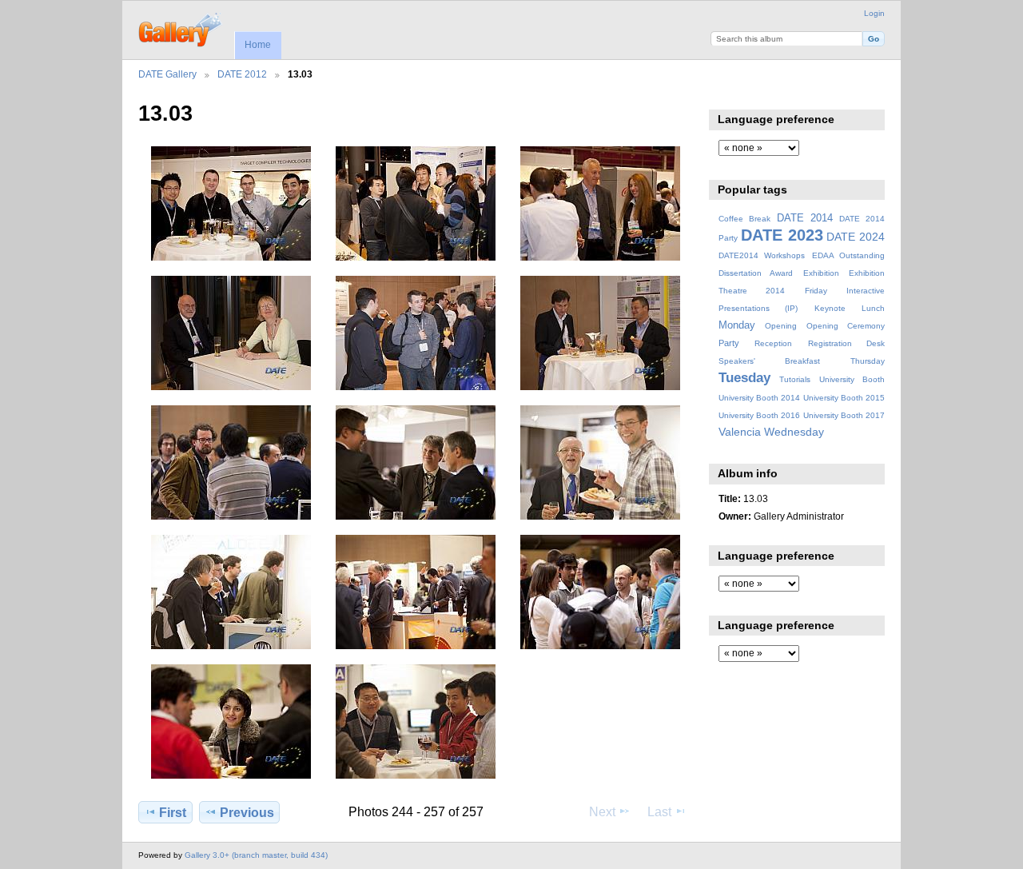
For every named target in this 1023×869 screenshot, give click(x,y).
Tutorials (794, 379)
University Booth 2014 (759, 397)
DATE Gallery (167, 74)
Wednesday (794, 431)
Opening (781, 325)
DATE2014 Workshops (761, 255)
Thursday (867, 361)
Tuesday (744, 377)
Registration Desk (846, 343)
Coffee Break (744, 218)
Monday (736, 325)
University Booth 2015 (844, 397)
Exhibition (821, 273)
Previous (247, 812)
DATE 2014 (805, 218)
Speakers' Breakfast (769, 361)
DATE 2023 (782, 235)
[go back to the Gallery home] (181, 28)
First (172, 812)
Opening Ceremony (845, 325)
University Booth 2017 (844, 415)
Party (728, 343)
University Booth (852, 379)
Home (258, 44)
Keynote (830, 308)
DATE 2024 (855, 236)
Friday (816, 290)
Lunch (873, 308)
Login (874, 13)
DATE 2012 (242, 74)
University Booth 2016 (759, 415)
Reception (773, 343)
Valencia (739, 431)
